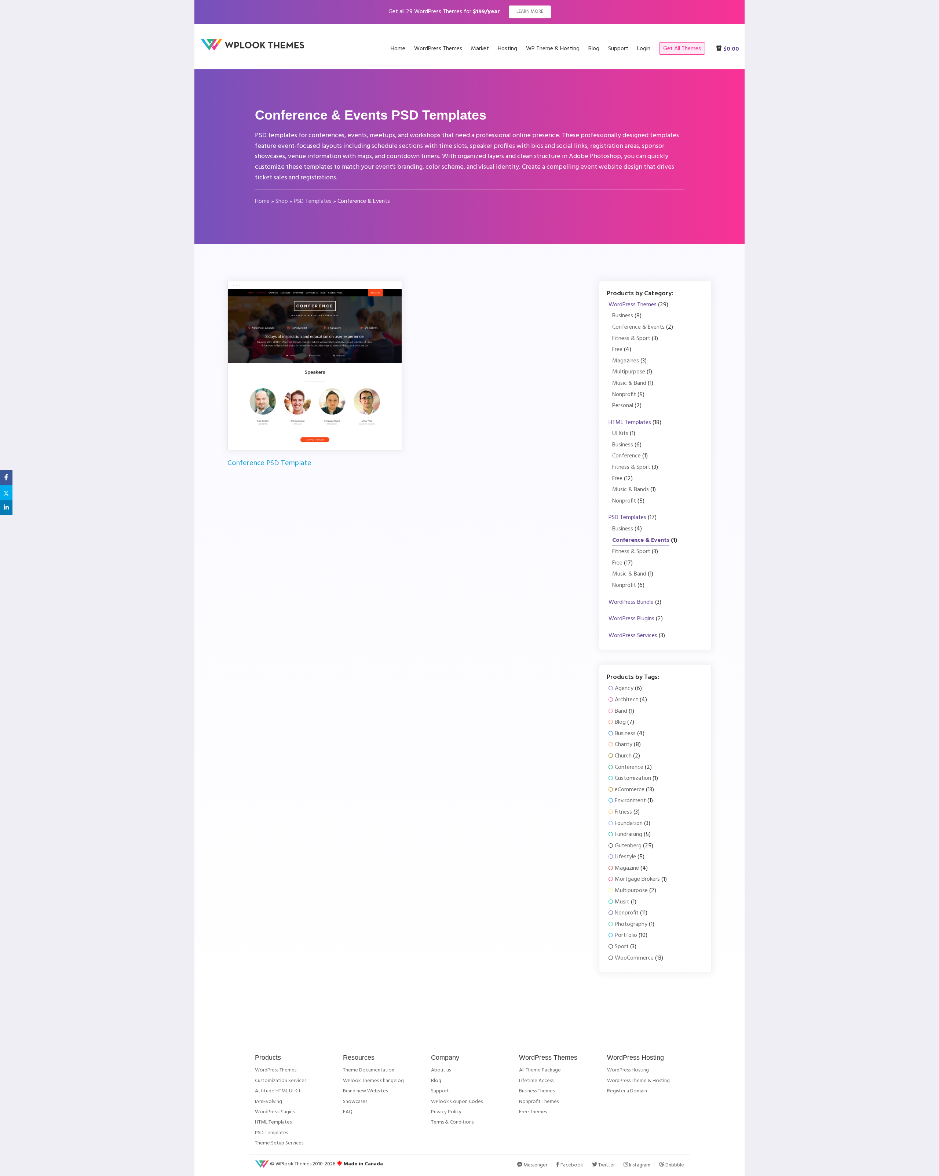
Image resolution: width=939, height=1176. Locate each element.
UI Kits (620, 433)
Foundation (629, 823)
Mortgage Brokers (637, 879)
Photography (631, 924)
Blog (620, 722)
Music (622, 902)
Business (622, 316)
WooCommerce (634, 958)
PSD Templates (313, 201)
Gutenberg (628, 846)
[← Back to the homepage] (255, 49)
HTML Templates (630, 422)
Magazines (625, 361)
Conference (626, 456)
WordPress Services (633, 635)
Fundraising (628, 834)
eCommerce (629, 790)
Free (617, 349)
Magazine (627, 868)
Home (262, 201)
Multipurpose (628, 372)
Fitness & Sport (631, 338)
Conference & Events (638, 327)
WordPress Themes (633, 305)
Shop (281, 201)
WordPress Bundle (631, 602)
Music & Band (629, 383)
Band (621, 711)
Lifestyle (625, 857)
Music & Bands (630, 489)
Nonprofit (624, 394)
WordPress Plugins (631, 619)
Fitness (623, 812)
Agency (624, 688)
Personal (622, 405)
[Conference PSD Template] (315, 369)
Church (623, 756)
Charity (623, 744)
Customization (633, 778)
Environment (630, 801)
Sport (622, 947)
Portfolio (626, 935)
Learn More (529, 11)
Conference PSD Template (269, 463)
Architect (626, 700)
